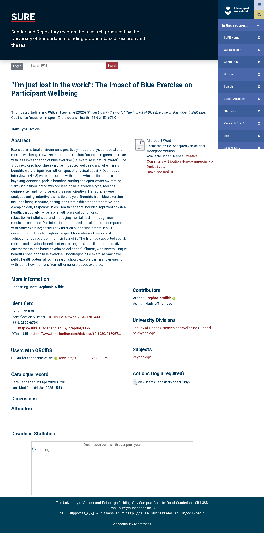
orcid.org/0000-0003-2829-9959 (83, 358)
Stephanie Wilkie (158, 298)
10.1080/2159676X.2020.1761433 (73, 317)
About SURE (231, 62)
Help (227, 135)
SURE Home (231, 37)
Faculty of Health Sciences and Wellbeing (165, 328)
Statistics (230, 111)
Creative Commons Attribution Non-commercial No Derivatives (180, 161)
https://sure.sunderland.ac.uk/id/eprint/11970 (55, 328)
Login (17, 66)
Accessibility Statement (132, 524)
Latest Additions (234, 98)
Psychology (142, 357)
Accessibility (232, 148)
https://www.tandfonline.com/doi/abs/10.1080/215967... (76, 334)
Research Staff (234, 123)
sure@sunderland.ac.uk (137, 508)
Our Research (232, 49)
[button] (135, 382)
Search (228, 86)
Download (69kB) (160, 172)
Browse (229, 74)
